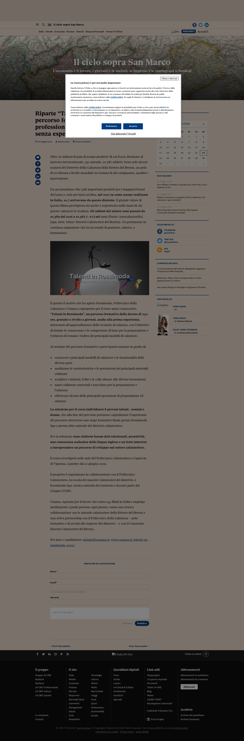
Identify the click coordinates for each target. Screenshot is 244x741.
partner (163, 107)
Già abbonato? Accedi (123, 133)
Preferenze (111, 126)
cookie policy (116, 97)
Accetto (133, 126)
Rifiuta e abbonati (169, 78)
